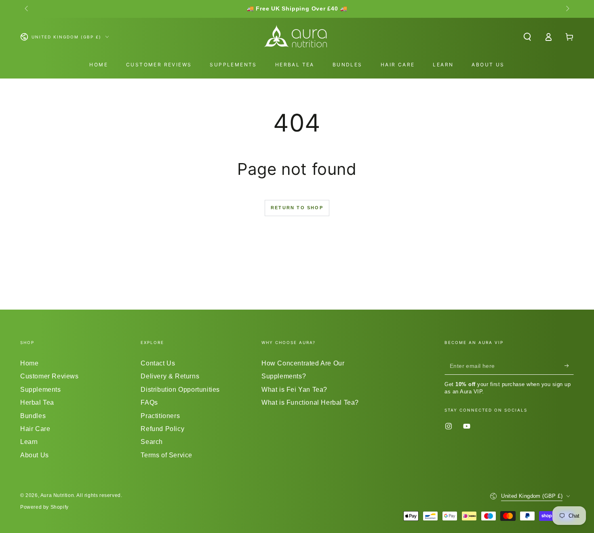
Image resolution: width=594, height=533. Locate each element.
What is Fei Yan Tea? (294, 389)
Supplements (40, 389)
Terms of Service (166, 455)
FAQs (149, 402)
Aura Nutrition (57, 495)
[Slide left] (27, 9)
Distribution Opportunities (180, 389)
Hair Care (35, 428)
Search (152, 441)
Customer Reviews (49, 376)
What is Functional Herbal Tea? (310, 402)
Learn (29, 441)
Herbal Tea (37, 402)
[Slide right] (567, 9)
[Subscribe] (569, 365)
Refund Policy (162, 428)
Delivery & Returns (170, 376)
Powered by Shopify (44, 507)
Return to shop (297, 207)
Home (29, 363)
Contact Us (158, 363)
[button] (527, 37)
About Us (34, 455)
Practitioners (160, 415)
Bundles (33, 415)
